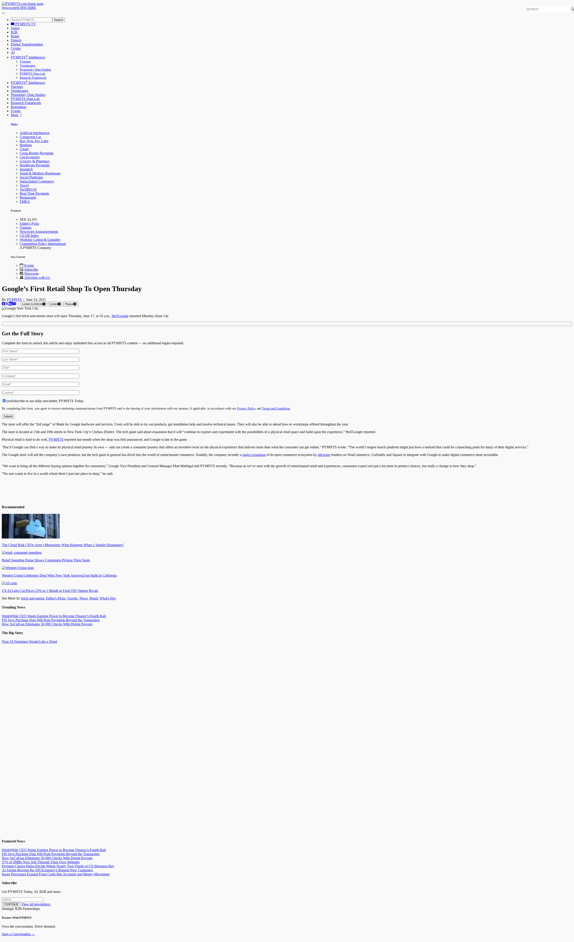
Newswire (9, 8)
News (83, 598)
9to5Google (120, 316)
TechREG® (28, 189)
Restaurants (28, 197)
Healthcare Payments (35, 165)
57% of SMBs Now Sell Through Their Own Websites (41, 862)
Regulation (18, 107)
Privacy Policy (246, 408)
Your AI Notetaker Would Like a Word (29, 641)
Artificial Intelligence (35, 133)
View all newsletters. (36, 904)
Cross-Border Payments (36, 153)
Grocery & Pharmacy (35, 161)
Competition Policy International (43, 244)
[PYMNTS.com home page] (22, 4)
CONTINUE (11, 904)
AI (13, 52)
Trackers (25, 61)
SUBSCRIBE (26, 8)
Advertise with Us (37, 277)
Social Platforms (31, 177)
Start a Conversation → (18, 934)
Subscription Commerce (37, 181)
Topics (14, 124)
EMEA (25, 201)
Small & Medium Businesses (40, 173)
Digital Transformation (27, 44)
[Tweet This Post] (7, 304)
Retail (15, 36)
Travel (24, 185)
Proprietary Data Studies (35, 69)
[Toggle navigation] (3, 13)
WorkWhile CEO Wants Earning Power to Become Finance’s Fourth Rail (54, 616)
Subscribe (31, 269)
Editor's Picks (29, 223)
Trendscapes (27, 65)
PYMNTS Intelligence (28, 57)
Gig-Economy (30, 157)
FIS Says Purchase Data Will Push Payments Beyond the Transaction (51, 620)
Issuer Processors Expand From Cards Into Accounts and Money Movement (55, 874)
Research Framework (33, 77)
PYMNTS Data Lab (32, 73)
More (15, 115)
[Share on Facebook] (3, 304)
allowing (324, 455)
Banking (26, 145)
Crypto (16, 48)
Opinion (25, 227)
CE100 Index (29, 236)
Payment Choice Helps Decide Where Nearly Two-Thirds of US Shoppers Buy (58, 866)
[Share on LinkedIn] (11, 304)
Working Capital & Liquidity (40, 240)
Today (15, 28)
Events (15, 111)
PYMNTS (14, 299)
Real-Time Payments (34, 193)
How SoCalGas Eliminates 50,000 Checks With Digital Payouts (47, 624)
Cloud (24, 149)
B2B (14, 32)
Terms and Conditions (276, 408)
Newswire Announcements (39, 231)
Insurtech (26, 169)
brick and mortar (32, 598)
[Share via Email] (14, 304)
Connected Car (30, 137)
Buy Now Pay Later (34, 141)
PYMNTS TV (25, 24)
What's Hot (107, 598)
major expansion (254, 455)
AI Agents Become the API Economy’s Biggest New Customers (47, 870)
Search (58, 20)
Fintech (16, 40)
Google (72, 598)
